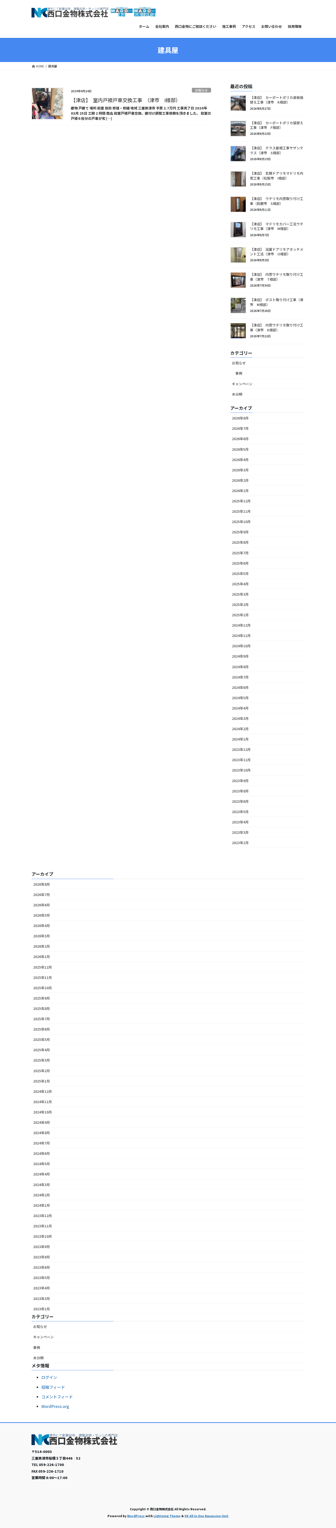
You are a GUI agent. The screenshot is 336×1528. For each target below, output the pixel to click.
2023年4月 (240, 821)
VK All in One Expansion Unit (206, 1516)
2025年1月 (240, 614)
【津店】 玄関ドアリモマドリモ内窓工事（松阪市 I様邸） (276, 176)
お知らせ (201, 90)
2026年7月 (240, 428)
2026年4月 (240, 459)
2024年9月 (240, 656)
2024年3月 (240, 718)
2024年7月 (240, 677)
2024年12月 (241, 625)
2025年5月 (240, 573)
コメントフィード (57, 1397)
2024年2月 (240, 728)
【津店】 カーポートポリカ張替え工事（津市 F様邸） (276, 125)
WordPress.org (55, 1406)
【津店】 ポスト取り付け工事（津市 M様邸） (276, 302)
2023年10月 (241, 770)
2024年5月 (240, 697)
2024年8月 (240, 666)
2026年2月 (240, 480)
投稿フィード (53, 1387)
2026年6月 (240, 438)
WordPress (136, 1516)
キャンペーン (242, 383)
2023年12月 (241, 749)
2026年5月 (240, 449)
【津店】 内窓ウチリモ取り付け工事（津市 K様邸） (276, 327)
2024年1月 (240, 739)
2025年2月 (240, 604)
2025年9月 (240, 531)
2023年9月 (240, 780)
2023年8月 (240, 790)
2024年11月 (241, 635)
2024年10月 (241, 645)
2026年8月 (240, 418)
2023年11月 (241, 759)
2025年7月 (240, 552)
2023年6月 (240, 801)
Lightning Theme (167, 1516)
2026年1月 (240, 490)
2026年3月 (240, 469)
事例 (238, 373)
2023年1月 (240, 842)
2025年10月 (241, 521)
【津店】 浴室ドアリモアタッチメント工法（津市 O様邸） (276, 252)
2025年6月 (240, 563)
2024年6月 (240, 687)
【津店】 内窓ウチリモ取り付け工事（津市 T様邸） (276, 277)
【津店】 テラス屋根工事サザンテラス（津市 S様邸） (276, 150)
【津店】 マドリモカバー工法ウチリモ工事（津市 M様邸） (276, 226)
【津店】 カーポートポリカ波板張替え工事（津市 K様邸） (276, 100)
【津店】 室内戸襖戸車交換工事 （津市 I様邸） (126, 100)
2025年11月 (241, 511)
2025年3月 (240, 594)
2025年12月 (241, 500)
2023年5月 (240, 811)
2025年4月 (240, 583)
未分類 (237, 394)
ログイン (49, 1377)
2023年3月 (240, 832)
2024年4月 (240, 708)
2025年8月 (240, 542)
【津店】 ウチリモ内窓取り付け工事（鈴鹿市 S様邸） (276, 201)
